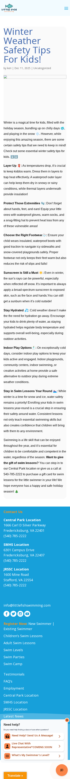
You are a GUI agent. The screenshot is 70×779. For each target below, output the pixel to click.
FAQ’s (8, 681)
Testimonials (14, 674)
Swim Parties (14, 657)
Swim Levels (13, 650)
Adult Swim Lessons (19, 643)
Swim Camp (13, 664)
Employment (14, 688)
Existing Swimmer (18, 629)
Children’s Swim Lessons (23, 636)
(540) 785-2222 (15, 536)
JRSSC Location (15, 709)
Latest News (14, 716)
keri (9, 68)
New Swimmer (40, 623)
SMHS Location (16, 702)
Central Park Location (21, 695)
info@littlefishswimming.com (27, 605)
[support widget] (62, 770)
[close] (67, 720)
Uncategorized (42, 68)
